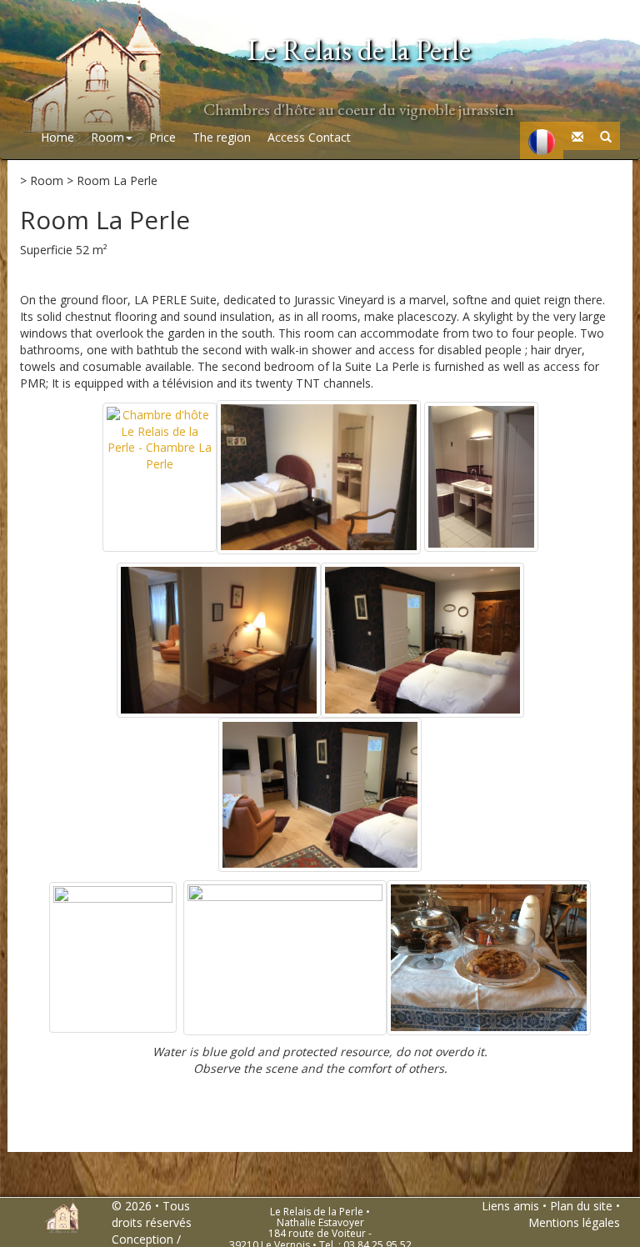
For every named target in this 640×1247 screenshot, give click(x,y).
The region (221, 137)
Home (57, 137)
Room (107, 137)
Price (162, 137)
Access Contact (309, 137)
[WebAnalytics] (528, 1239)
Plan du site (581, 1206)
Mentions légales (574, 1222)
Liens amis (510, 1206)
